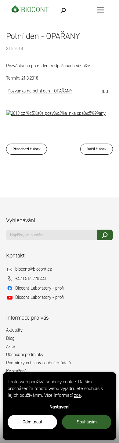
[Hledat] (63, 10)
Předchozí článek (27, 149)
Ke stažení (16, 371)
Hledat (105, 235)
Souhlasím (87, 422)
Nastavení (59, 407)
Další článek (96, 149)
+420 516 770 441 (31, 279)
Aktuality (14, 330)
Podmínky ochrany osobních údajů (38, 363)
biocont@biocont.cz (33, 269)
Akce (10, 347)
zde (77, 395)
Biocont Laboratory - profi (39, 288)
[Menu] (100, 10)
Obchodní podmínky (24, 354)
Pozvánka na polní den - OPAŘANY (40, 91)
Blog (10, 338)
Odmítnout (32, 422)
